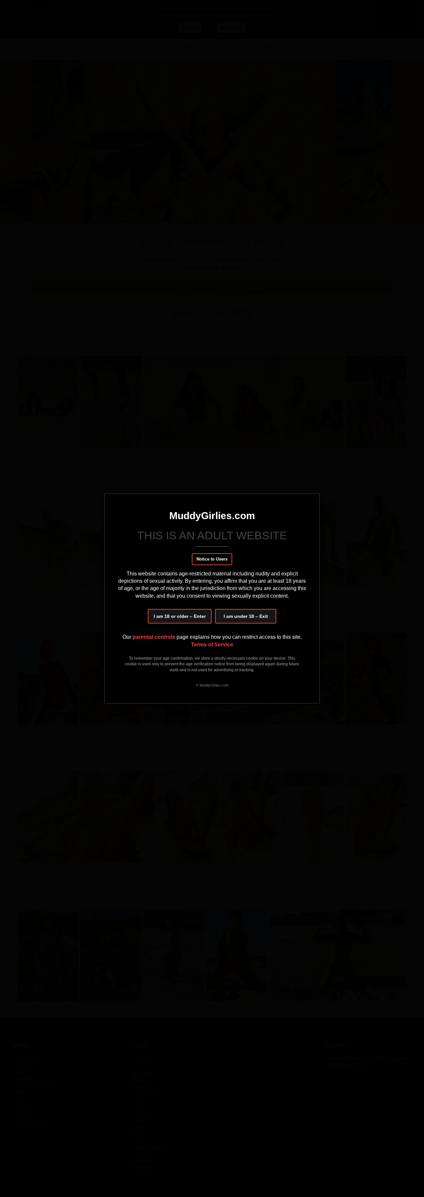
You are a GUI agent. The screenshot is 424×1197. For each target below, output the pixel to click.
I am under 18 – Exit (246, 616)
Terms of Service (212, 644)
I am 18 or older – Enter (180, 616)
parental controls (154, 637)
